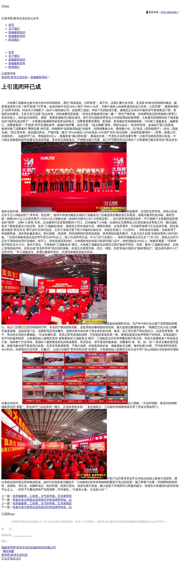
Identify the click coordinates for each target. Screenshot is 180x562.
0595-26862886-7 (170, 12)
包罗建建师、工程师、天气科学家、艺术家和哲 (42, 496)
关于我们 (14, 28)
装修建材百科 (16, 36)
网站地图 (8, 551)
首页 (11, 24)
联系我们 (14, 39)
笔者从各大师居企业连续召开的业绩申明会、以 (42, 499)
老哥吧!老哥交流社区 (14, 77)
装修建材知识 (16, 32)
